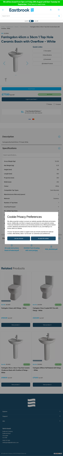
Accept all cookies (43, 238)
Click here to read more (36, 4)
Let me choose (18, 238)
